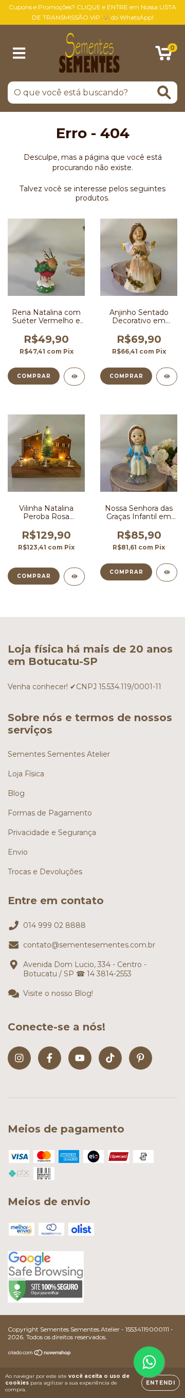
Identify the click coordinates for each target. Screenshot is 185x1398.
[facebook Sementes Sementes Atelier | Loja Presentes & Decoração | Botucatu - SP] (49, 1058)
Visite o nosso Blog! (58, 993)
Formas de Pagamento (50, 813)
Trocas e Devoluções (45, 871)
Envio (18, 852)
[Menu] (19, 53)
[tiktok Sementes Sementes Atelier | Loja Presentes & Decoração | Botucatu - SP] (110, 1058)
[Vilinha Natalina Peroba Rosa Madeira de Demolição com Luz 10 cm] (74, 577)
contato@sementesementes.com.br (89, 945)
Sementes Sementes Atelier (59, 754)
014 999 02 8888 (54, 925)
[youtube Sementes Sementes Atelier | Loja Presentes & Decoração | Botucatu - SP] (79, 1058)
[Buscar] (164, 92)
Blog (16, 793)
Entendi (160, 1382)
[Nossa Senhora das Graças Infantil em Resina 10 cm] (166, 572)
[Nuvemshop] (40, 1353)
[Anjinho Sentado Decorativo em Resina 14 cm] (166, 377)
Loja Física (26, 773)
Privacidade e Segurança (52, 832)
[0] (163, 55)
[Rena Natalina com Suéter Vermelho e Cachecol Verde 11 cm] (74, 377)
